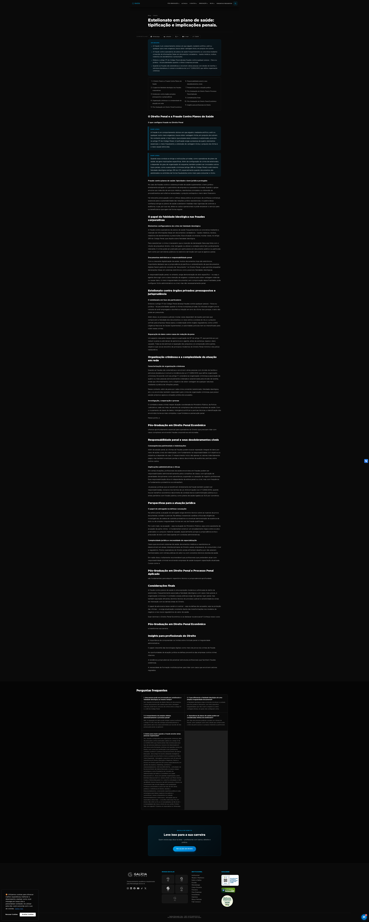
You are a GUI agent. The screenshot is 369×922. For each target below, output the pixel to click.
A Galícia (193, 3)
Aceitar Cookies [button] (28, 914)
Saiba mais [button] (19, 909)
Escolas (194, 882)
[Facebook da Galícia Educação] (134, 888)
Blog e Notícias (197, 899)
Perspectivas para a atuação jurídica (199, 87)
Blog (211, 3)
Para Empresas (197, 892)
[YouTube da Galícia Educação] (138, 888)
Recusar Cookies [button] (11, 914)
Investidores (196, 894)
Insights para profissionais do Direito (199, 105)
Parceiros (195, 889)
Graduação (203, 3)
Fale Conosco (196, 901)
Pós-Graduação (173, 3)
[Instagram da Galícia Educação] (128, 888)
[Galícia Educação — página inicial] (142, 874)
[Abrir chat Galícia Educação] (364, 917)
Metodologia (196, 885)
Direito (155, 15)
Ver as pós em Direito (184, 848)
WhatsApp (156, 36)
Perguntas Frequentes (224, 3)
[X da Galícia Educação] (145, 888)
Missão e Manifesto (198, 877)
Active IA (184, 3)
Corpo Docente (197, 887)
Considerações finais (194, 97)
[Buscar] (235, 3)
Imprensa (195, 897)
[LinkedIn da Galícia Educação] (131, 888)
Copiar (197, 36)
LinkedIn (168, 36)
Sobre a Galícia (196, 880)
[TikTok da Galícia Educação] (142, 888)
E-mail (186, 36)
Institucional (195, 875)
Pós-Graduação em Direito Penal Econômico (167, 107)
